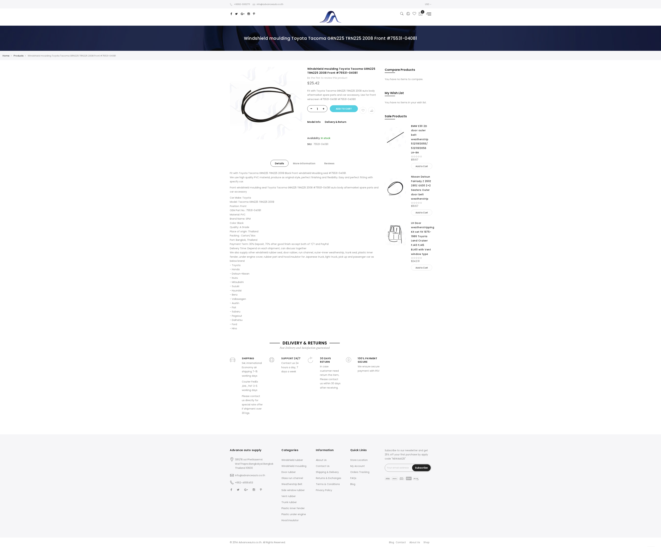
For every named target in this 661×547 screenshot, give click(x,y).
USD (427, 4)
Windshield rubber (292, 460)
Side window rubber (293, 490)
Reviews (329, 163)
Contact (401, 542)
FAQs (353, 478)
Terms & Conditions (328, 484)
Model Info (314, 122)
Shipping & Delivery (327, 472)
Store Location (359, 460)
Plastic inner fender (293, 508)
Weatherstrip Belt (291, 484)
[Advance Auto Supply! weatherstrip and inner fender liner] (330, 17)
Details (279, 163)
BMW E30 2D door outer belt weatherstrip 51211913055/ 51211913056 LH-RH (419, 139)
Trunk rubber (289, 502)
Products (19, 55)
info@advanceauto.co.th (270, 4)
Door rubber (288, 472)
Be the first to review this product (327, 78)
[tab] (279, 163)
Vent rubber (288, 496)
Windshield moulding (293, 466)
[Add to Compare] (371, 110)
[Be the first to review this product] (421, 157)
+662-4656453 (244, 482)
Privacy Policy (324, 490)
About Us (321, 460)
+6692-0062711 (242, 4)
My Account (357, 466)
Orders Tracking (359, 472)
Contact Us (322, 466)
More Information (304, 163)
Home (6, 55)
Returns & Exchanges (328, 478)
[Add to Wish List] (363, 110)
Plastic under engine (293, 514)
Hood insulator (290, 520)
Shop (426, 542)
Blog (352, 484)
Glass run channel (292, 478)
